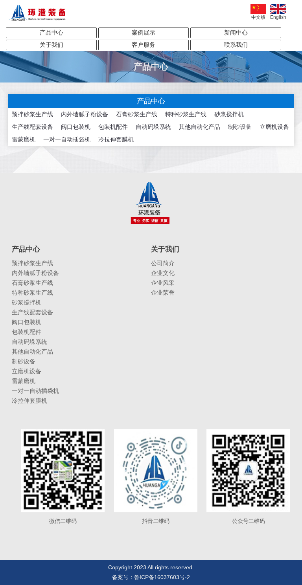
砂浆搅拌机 (229, 114)
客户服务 (143, 44)
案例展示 (143, 32)
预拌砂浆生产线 (32, 114)
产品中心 (51, 32)
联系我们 (236, 44)
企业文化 (163, 273)
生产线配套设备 (32, 126)
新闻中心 (236, 32)
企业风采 (163, 282)
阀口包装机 (75, 126)
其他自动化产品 (199, 126)
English (278, 17)
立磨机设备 (274, 126)
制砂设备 (240, 126)
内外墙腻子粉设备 (84, 114)
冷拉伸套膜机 (116, 139)
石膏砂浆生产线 (136, 114)
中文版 (258, 17)
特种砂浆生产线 (185, 114)
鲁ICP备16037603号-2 (162, 577)
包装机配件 (113, 126)
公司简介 (163, 263)
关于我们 (51, 44)
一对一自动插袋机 (66, 139)
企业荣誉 (163, 292)
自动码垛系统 (153, 126)
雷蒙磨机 (23, 139)
